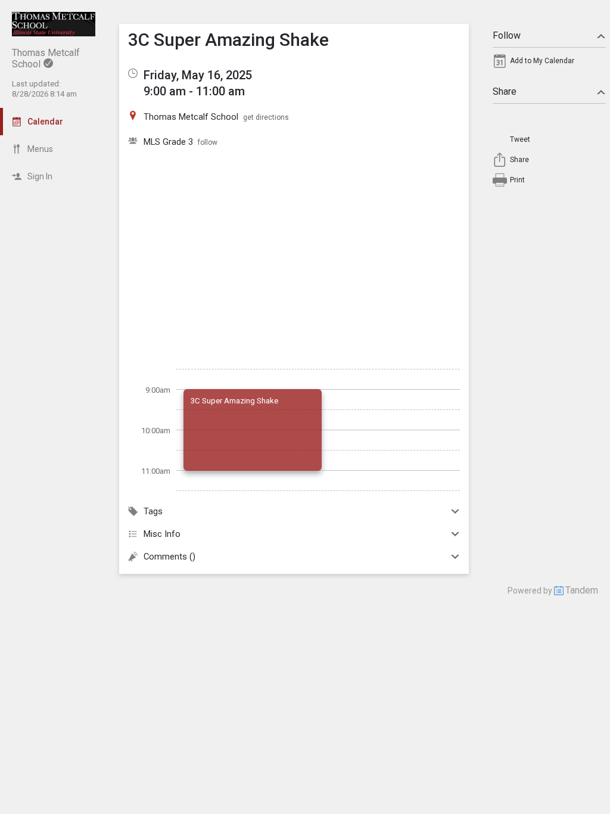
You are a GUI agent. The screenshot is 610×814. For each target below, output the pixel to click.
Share (504, 91)
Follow (507, 35)
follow (207, 142)
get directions (266, 117)
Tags (153, 511)
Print (517, 180)
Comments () (169, 556)
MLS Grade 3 (168, 141)
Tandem (581, 590)
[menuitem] (549, 64)
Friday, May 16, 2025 (198, 75)
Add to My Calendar (542, 61)
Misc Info (162, 534)
